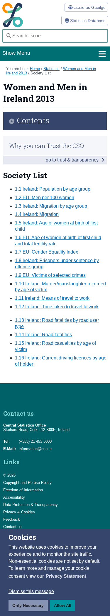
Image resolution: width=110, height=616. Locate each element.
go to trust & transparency (73, 159)
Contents (33, 120)
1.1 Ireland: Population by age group (52, 189)
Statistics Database (87, 20)
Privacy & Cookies (19, 512)
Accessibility (14, 497)
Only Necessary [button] (28, 605)
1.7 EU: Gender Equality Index (46, 251)
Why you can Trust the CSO (46, 145)
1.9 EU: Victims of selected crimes (50, 275)
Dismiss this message (31, 591)
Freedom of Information (23, 490)
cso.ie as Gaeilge (89, 7)
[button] (66, 576)
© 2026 (9, 475)
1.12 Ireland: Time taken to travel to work (57, 306)
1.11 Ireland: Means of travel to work (52, 298)
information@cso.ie (35, 449)
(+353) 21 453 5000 (35, 441)
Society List (41, 73)
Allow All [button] (62, 605)
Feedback (11, 519)
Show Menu (16, 53)
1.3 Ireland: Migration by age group (51, 206)
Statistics (51, 68)
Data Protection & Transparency (30, 504)
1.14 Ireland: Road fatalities (43, 334)
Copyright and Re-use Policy (27, 482)
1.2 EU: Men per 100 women (44, 197)
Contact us (12, 527)
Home (35, 68)
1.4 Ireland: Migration (37, 214)
